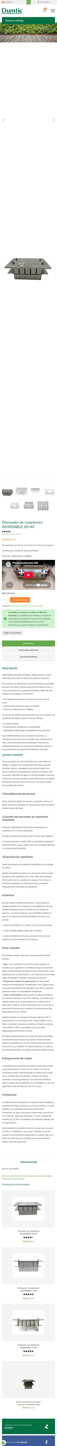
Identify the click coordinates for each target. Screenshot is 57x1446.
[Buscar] (29, 2)
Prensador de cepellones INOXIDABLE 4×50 (28, 1289)
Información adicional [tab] (28, 650)
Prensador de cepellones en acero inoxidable (26, 606)
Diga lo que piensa (12, 633)
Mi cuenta (44, 2)
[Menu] (53, 10)
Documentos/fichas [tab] (28, 657)
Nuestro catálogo (14, 20)
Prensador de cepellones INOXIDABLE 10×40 (28, 1346)
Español (8, 2)
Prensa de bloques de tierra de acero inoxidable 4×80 (29, 1403)
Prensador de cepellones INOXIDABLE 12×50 (28, 1232)
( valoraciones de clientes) (11, 534)
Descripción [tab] (28, 643)
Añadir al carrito (20, 600)
